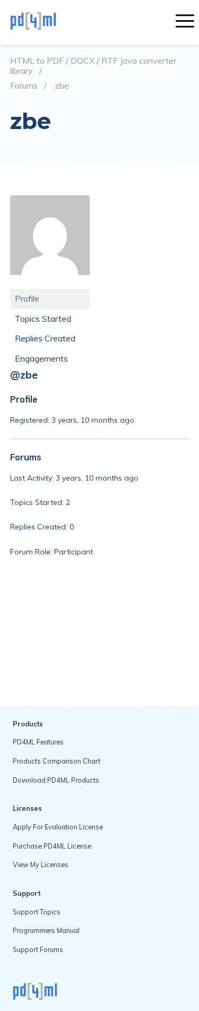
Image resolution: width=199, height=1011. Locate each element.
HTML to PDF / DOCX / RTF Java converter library (93, 65)
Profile (27, 298)
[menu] (185, 22)
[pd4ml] (44, 22)
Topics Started (43, 318)
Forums (24, 86)
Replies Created (45, 338)
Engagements (41, 358)
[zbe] (50, 283)
